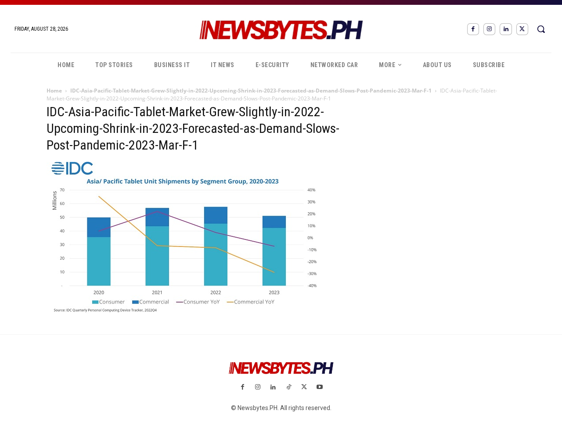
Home (54, 90)
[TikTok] (288, 387)
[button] (540, 28)
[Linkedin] (506, 29)
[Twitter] (522, 29)
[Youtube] (319, 387)
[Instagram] (489, 29)
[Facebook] (473, 29)
